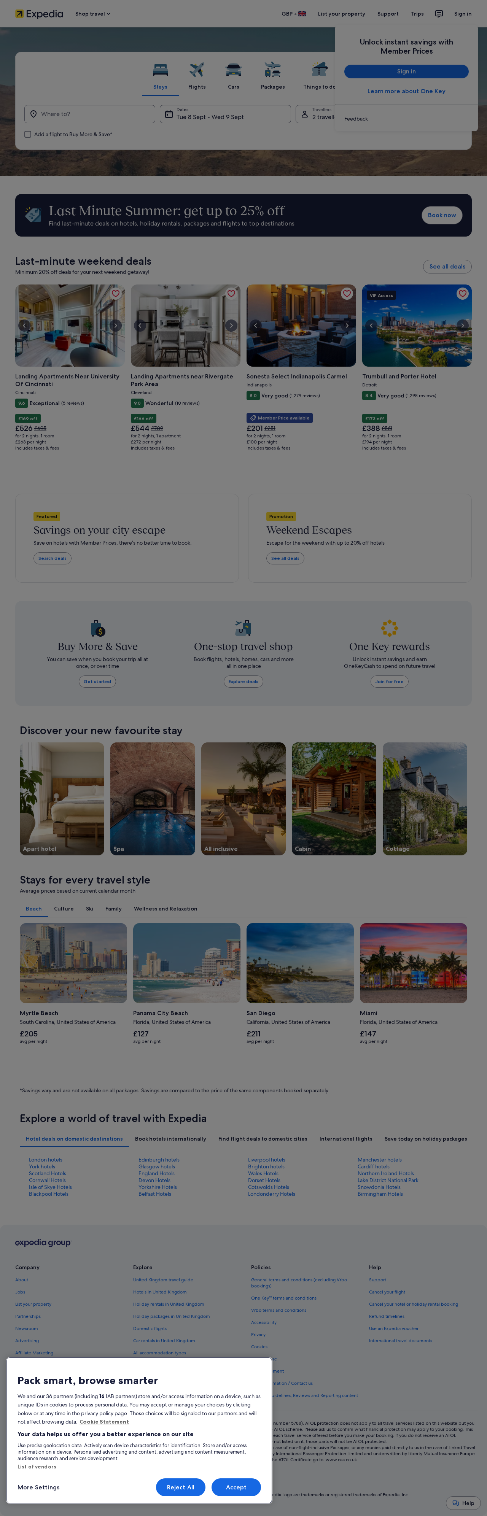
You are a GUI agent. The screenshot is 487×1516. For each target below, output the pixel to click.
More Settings (38, 1487)
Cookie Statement (104, 1421)
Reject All (181, 1487)
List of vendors (37, 1467)
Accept (236, 1487)
